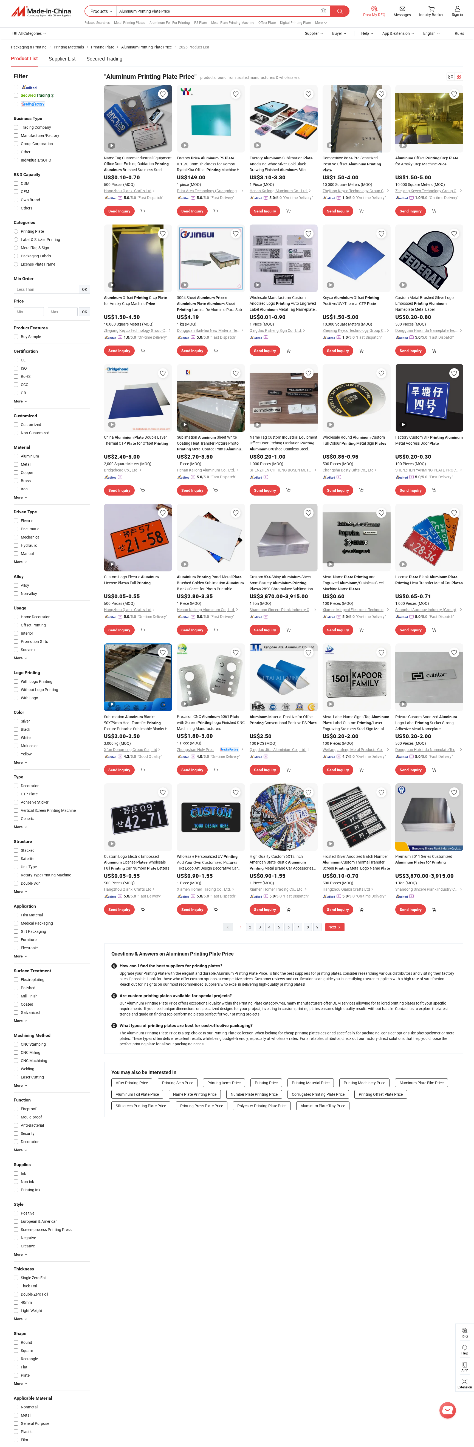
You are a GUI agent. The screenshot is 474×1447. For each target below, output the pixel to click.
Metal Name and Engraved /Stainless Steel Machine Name (353, 582)
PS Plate (200, 22)
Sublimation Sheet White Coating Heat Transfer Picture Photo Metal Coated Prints (210, 443)
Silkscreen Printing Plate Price (141, 1105)
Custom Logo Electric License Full (131, 579)
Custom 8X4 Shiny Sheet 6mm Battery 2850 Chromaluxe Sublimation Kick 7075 (281, 583)
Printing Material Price (310, 1082)
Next (332, 927)
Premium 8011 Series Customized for (423, 859)
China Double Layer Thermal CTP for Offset (136, 440)
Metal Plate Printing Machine (232, 22)
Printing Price (266, 1082)
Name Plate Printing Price (194, 1094)
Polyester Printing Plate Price (261, 1105)
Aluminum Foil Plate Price (137, 1094)
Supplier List (62, 58)
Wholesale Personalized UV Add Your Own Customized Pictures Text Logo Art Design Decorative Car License (207, 862)
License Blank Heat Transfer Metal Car (429, 579)
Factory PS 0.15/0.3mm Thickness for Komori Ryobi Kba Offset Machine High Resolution (211, 164)
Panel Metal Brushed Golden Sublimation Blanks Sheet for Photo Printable (210, 582)
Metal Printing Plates (129, 22)
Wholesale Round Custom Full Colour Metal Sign (354, 440)
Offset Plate (267, 22)
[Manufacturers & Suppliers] (41, 11)
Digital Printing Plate (295, 22)
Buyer (337, 33)
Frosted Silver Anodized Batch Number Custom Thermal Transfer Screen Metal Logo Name (356, 862)
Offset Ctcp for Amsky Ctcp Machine (426, 160)
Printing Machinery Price (364, 1082)
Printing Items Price (224, 1082)
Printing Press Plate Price (201, 1105)
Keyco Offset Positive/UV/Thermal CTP (351, 300)
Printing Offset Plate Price (381, 1094)
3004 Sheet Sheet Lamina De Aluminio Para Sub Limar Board (209, 304)
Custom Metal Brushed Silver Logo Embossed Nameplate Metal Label (424, 303)
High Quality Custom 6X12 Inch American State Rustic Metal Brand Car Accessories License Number (281, 862)
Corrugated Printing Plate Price (318, 1094)
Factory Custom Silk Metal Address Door (429, 440)
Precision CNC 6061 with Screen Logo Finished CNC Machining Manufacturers (211, 722)
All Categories (30, 33)
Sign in (457, 14)
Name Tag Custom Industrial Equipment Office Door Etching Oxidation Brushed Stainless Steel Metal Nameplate (138, 164)
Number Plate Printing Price (254, 1094)
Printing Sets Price (177, 1082)
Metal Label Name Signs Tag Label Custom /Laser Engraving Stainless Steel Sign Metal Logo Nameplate (356, 723)
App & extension (396, 33)
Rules (459, 33)
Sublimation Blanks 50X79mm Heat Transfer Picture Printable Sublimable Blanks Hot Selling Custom (137, 723)
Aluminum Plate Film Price (421, 1082)
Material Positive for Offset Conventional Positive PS (283, 719)
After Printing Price (132, 1082)
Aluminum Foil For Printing (169, 22)
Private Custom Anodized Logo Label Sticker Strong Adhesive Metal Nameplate (426, 722)
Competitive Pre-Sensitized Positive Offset (352, 163)
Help (365, 33)
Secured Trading (104, 58)
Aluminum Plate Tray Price (323, 1105)
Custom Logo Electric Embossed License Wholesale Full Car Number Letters (136, 862)
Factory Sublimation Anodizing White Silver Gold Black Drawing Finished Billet (281, 164)
